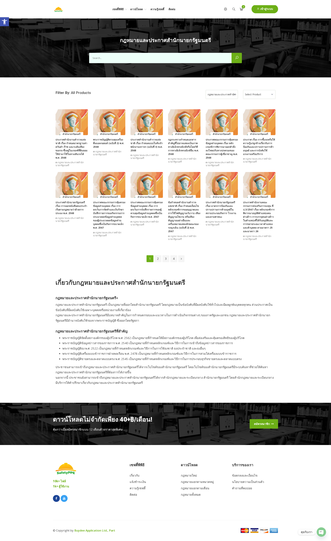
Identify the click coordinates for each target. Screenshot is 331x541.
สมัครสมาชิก (262, 424)
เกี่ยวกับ (134, 475)
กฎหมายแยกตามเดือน (195, 488)
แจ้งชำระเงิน (138, 482)
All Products (81, 93)
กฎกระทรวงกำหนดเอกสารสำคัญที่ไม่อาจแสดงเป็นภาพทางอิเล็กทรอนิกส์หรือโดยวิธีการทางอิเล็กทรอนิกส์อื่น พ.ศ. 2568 (183, 147)
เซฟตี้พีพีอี (118, 9)
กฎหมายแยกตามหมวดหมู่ (197, 482)
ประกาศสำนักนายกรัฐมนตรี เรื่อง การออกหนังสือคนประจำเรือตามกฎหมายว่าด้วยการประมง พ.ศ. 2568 (71, 208)
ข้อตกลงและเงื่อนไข (245, 475)
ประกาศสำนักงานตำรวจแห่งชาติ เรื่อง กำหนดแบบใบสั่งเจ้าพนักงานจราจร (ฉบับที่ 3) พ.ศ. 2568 (147, 145)
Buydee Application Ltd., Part (94, 530)
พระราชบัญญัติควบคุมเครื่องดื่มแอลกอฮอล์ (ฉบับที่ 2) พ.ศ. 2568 (108, 143)
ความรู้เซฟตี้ (157, 9)
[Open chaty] (321, 532)
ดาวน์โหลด (137, 9)
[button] (4, 21)
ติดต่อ (172, 9)
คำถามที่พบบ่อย (242, 488)
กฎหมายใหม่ (189, 475)
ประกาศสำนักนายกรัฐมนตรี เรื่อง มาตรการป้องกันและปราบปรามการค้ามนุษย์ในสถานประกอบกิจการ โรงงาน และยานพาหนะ (221, 209)
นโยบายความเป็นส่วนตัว (248, 482)
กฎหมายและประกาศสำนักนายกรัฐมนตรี (70, 164)
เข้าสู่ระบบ (266, 9)
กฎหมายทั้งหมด (191, 495)
